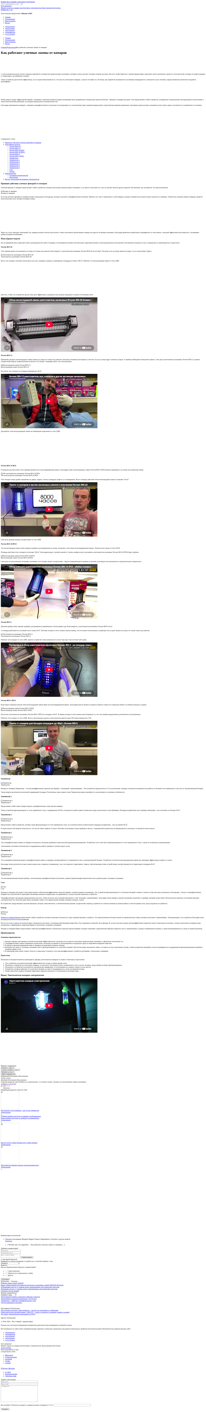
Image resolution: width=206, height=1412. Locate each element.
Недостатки (13, 177)
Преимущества (10, 173)
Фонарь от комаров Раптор (10, 917)
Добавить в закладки (8, 1084)
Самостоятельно (14, 1271)
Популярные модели (12, 144)
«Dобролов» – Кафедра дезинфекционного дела (18, 1301)
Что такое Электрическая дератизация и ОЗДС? (18, 1314)
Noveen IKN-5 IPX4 (16, 156)
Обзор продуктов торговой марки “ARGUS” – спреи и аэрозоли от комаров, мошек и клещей (35, 1312)
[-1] (2, 1086)
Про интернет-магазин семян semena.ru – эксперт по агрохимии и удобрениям (29, 1310)
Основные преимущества (18, 175)
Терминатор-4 (14, 166)
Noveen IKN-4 (14, 154)
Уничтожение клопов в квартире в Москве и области (20, 1297)
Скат (11, 170)
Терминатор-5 (14, 168)
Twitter (7, 1361)
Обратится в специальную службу (20, 1273)
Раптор (12, 171)
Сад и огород (10, 34)
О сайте (8, 1372)
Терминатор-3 (14, 164)
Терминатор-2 (14, 162)
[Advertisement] (65, 64)
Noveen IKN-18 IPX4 (17, 152)
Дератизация (9, 28)
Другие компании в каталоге (11, 1303)
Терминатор (13, 158)
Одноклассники (11, 1357)
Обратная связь (10, 1376)
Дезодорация (10, 30)
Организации (10, 19)
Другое (10, 1275)
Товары (8, 17)
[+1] (6, 1086)
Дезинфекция (10, 32)
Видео (7, 23)
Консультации (10, 21)
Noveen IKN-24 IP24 (16, 150)
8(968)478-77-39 (6, 10)
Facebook (8, 1359)
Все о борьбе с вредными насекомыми (18, 2)
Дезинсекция (10, 26)
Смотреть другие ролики (10, 1291)
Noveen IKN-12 (15, 148)
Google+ (8, 1363)
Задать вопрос (6, 1348)
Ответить (8, 1241)
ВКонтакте (9, 1355)
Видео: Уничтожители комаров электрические (22, 179)
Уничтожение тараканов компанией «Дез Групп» (19, 1299)
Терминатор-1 (14, 160)
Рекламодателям (11, 1374)
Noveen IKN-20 (15, 146)
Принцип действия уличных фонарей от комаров (23, 142)
